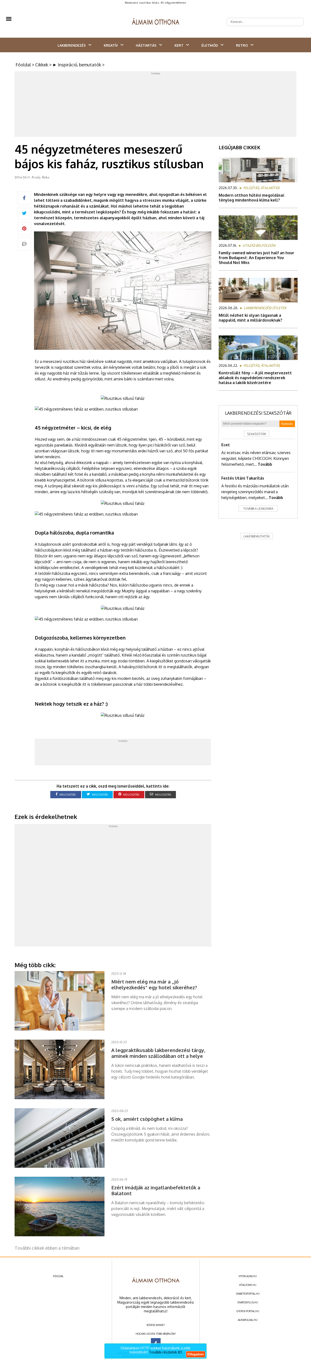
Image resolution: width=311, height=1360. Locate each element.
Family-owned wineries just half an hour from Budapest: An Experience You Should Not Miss (256, 257)
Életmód (209, 45)
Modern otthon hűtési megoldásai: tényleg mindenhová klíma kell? (252, 197)
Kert (178, 45)
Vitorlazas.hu (248, 1276)
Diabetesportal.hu (248, 1293)
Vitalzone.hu (247, 1284)
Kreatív (111, 45)
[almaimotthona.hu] (155, 21)
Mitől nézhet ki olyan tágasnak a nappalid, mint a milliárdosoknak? (250, 318)
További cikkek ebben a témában (47, 1248)
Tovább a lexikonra (258, 508)
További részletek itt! (165, 1352)
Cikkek (41, 64)
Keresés (287, 424)
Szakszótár (256, 434)
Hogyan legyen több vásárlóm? (156, 1333)
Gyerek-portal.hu (247, 1311)
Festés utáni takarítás (242, 478)
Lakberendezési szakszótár (258, 413)
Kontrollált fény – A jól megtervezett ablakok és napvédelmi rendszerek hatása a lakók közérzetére (255, 377)
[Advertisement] (155, 105)
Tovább (265, 464)
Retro (242, 45)
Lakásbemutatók (256, 536)
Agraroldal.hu (248, 1319)
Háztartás (146, 45)
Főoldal (23, 64)
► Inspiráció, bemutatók (76, 64)
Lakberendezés (72, 45)
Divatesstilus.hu (247, 1302)
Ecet (225, 444)
